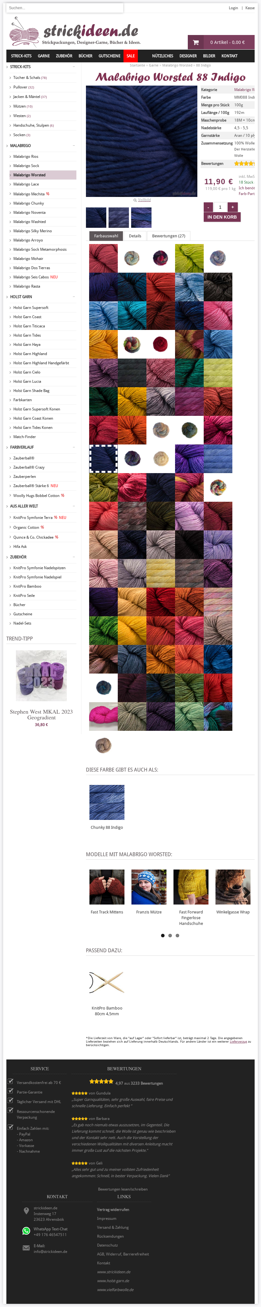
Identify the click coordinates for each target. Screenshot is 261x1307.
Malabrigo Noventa (29, 212)
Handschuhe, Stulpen (33, 125)
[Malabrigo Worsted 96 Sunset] (160, 670)
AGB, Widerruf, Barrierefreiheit (123, 1254)
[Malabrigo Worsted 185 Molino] (218, 499)
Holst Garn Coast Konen (33, 418)
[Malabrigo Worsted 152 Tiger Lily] (189, 670)
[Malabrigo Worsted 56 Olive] (160, 527)
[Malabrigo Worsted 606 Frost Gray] (160, 413)
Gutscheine (22, 614)
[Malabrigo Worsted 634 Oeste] (132, 527)
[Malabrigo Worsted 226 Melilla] (189, 499)
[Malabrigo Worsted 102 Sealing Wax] (160, 642)
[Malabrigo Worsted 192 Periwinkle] (218, 556)
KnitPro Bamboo (27, 586)
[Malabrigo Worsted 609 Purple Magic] (218, 585)
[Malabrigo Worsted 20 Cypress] (132, 384)
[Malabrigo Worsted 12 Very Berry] (103, 728)
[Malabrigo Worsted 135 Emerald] (189, 384)
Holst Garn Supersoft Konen (36, 409)
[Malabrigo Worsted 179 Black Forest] (218, 298)
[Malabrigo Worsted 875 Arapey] (218, 270)
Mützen (22, 106)
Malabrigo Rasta (26, 286)
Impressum (106, 1218)
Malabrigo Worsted (29, 175)
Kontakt (229, 56)
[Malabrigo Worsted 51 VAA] (160, 699)
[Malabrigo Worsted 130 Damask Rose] (160, 384)
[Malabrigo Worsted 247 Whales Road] (218, 728)
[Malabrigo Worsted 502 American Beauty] (103, 270)
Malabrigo (20, 145)
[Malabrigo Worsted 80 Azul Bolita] (103, 298)
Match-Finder (24, 437)
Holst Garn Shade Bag (31, 390)
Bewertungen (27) (168, 236)
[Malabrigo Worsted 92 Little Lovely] (132, 499)
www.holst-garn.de (113, 1281)
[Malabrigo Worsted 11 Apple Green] (189, 270)
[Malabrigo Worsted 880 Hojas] (189, 441)
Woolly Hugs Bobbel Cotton (36, 495)
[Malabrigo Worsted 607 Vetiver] (132, 728)
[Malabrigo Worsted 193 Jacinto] (189, 470)
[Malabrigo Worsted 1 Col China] (189, 355)
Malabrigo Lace (26, 184)
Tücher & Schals (30, 77)
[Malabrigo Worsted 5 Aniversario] (160, 270)
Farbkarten (22, 400)
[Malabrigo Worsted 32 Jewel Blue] (218, 470)
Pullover (23, 87)
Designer (188, 56)
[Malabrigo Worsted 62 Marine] (160, 499)
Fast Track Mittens (107, 912)
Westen (22, 116)
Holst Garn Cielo (26, 372)
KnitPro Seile (24, 595)
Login (233, 8)
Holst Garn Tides (27, 335)
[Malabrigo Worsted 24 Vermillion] (218, 699)
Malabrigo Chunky (28, 203)
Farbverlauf (22, 447)
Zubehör (18, 557)
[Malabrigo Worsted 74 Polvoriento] (189, 585)
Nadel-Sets (22, 623)
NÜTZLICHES (162, 56)
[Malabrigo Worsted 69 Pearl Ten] (189, 556)
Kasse (250, 8)
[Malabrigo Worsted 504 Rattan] (132, 613)
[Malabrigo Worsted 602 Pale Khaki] (103, 556)
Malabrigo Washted (29, 222)
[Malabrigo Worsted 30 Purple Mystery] (103, 613)
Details (135, 236)
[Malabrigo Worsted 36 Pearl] (160, 556)
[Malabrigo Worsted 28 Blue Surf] (103, 327)
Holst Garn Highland (30, 354)
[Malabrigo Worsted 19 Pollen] (160, 585)
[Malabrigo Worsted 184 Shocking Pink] (189, 642)
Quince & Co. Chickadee (33, 537)
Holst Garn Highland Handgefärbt (41, 363)
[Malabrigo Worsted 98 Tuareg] (218, 670)
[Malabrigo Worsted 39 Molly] (103, 527)
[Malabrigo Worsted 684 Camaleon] (132, 355)
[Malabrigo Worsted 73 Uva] (132, 699)
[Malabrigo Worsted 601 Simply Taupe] (218, 642)
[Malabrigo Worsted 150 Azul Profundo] (132, 298)
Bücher (19, 605)
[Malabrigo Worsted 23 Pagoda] (218, 527)
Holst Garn (21, 297)
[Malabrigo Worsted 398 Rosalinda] (218, 613)
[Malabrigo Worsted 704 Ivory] (160, 470)
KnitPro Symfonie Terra (39, 517)
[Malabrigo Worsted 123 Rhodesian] (189, 613)
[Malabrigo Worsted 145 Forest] (103, 413)
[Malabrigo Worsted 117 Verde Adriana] (189, 699)
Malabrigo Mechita (29, 194)
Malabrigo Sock (26, 166)
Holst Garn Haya (26, 344)
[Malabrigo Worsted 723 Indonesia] (132, 470)
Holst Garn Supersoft (30, 307)
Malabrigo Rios (25, 156)
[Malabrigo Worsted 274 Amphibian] (132, 270)
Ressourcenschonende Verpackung (36, 1114)
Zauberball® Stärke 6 (35, 486)
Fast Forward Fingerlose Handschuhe (191, 918)
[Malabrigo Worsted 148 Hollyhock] (218, 441)
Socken (21, 135)
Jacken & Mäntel (30, 96)
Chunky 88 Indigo (107, 827)
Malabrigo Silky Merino (32, 231)
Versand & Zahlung (113, 1227)
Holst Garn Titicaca (29, 326)
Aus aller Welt (24, 506)
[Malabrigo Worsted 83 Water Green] (189, 728)
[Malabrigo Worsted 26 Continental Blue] (218, 355)
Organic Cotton (26, 527)
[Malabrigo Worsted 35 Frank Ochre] (132, 413)
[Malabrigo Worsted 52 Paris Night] (132, 556)
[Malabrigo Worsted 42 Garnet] (218, 413)
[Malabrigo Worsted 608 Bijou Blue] (189, 298)
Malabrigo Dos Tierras (31, 268)
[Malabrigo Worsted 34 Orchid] (189, 527)
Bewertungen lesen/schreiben (123, 1189)
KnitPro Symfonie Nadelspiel (37, 577)
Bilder (209, 56)
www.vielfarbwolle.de (115, 1290)
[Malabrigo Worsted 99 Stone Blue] (132, 670)
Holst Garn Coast (27, 317)
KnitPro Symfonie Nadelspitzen (39, 568)
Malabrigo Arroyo (28, 240)
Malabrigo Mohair (28, 258)
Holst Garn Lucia (27, 381)
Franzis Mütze (149, 912)
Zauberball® (23, 458)
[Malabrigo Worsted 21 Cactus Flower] (218, 327)
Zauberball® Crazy (29, 467)
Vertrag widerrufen (113, 1209)
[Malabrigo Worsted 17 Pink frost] (103, 585)
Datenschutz (107, 1245)
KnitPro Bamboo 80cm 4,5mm (107, 1011)
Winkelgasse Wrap (233, 912)
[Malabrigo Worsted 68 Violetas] (160, 728)
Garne (44, 56)
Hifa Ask (20, 546)
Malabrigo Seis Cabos (35, 277)
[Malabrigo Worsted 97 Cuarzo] (103, 384)
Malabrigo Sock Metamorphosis (40, 249)
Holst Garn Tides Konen (33, 427)
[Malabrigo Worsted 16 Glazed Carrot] (132, 441)
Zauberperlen (24, 476)
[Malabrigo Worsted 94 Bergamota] (160, 298)
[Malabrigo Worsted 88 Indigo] (96, 217)
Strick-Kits (21, 56)
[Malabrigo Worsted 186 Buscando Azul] (189, 327)
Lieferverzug (238, 1041)
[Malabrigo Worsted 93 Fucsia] (189, 413)
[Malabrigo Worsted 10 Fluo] (218, 384)
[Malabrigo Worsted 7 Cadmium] (103, 355)
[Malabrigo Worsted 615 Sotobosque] (103, 670)
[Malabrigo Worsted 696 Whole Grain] (103, 756)
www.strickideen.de (113, 1272)
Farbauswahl (106, 236)
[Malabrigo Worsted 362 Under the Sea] (103, 699)
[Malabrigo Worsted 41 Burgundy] (160, 327)
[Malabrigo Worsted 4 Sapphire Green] (103, 642)
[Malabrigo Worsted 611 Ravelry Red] (160, 613)
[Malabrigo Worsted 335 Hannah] (160, 441)
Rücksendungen (110, 1236)
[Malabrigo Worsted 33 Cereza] (160, 355)
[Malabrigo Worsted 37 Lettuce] (103, 499)
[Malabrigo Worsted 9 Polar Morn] (132, 585)
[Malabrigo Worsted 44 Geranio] (103, 441)
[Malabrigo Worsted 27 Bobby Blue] (132, 327)
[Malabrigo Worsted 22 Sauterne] (132, 642)
